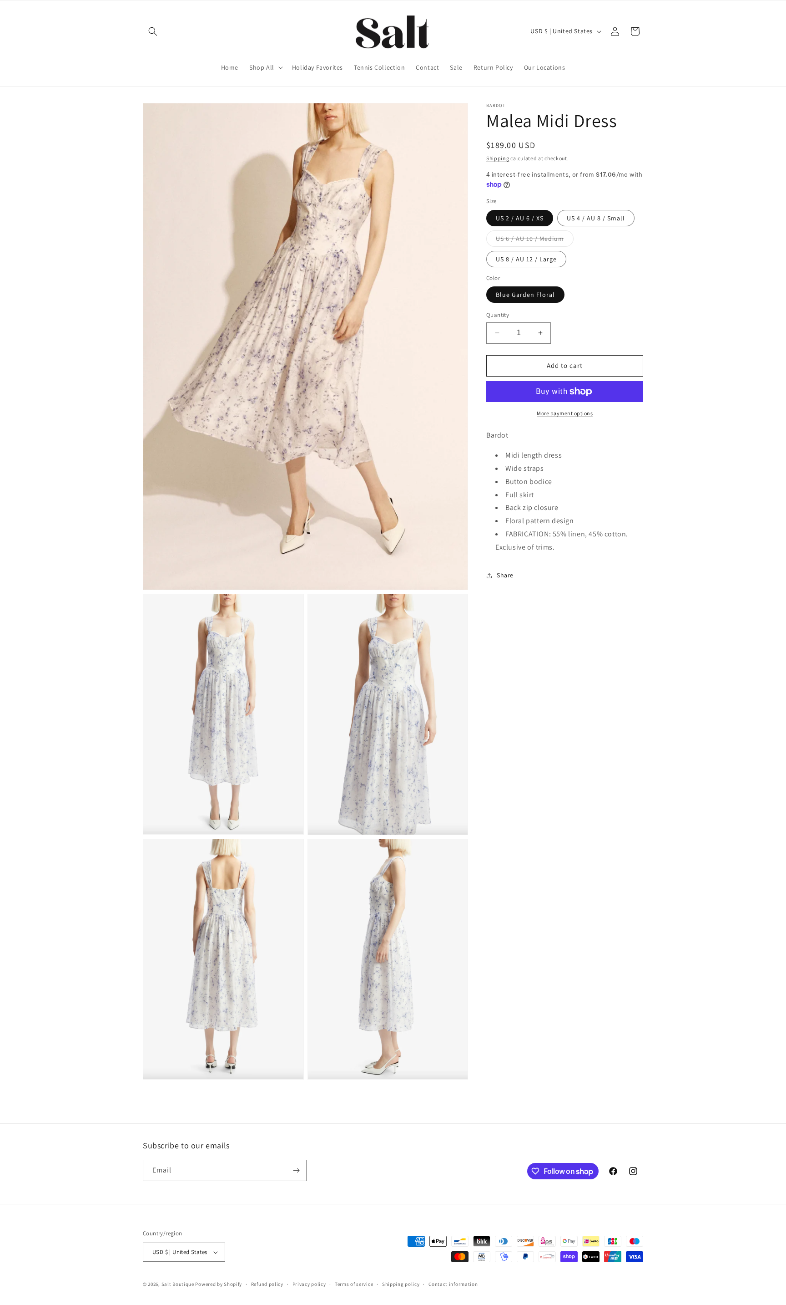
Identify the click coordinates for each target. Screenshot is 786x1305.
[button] (153, 31)
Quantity (497, 315)
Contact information (453, 1284)
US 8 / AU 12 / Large (526, 259)
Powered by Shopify (218, 1284)
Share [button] (505, 575)
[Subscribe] (296, 1170)
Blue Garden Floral (525, 295)
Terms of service (354, 1284)
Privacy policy (309, 1284)
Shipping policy (401, 1284)
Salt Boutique (177, 1284)
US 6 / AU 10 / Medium (535, 240)
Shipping (497, 158)
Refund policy (267, 1284)
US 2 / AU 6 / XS (520, 218)
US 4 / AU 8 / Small (596, 218)
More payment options (565, 413)
